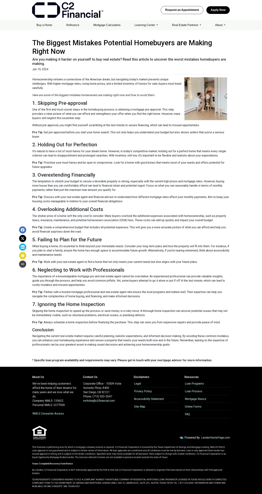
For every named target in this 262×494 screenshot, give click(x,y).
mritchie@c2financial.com (99, 400)
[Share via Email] (22, 255)
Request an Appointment (182, 9)
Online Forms (193, 406)
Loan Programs (194, 383)
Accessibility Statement (149, 399)
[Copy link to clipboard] (22, 264)
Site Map (139, 406)
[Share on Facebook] (22, 229)
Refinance (72, 25)
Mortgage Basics (195, 399)
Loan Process (193, 391)
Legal (137, 383)
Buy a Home (44, 25)
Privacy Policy (143, 391)
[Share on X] (22, 238)
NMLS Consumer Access (48, 413)
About (219, 25)
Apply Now (218, 9)
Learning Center (145, 25)
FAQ (187, 414)
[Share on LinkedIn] (22, 247)
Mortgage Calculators (106, 25)
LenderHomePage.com (215, 437)
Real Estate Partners (185, 25)
